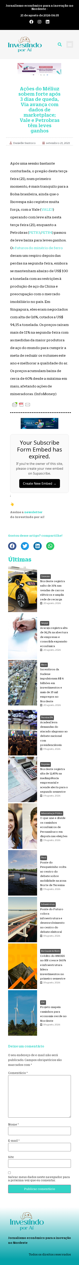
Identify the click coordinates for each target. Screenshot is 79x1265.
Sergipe (44, 623)
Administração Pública (51, 813)
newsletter (33, 512)
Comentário (18, 1073)
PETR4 (46, 233)
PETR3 (34, 233)
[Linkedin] (48, 22)
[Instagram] (39, 22)
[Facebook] (31, 22)
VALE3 (47, 209)
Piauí (43, 858)
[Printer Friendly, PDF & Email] (21, 404)
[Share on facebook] (12, 546)
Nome (13, 1124)
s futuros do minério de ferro (38, 248)
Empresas (45, 764)
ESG (43, 1002)
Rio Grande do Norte (50, 951)
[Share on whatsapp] (50, 546)
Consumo (45, 576)
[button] (69, 44)
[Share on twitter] (25, 546)
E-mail (14, 1140)
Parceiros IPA (47, 717)
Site (11, 1157)
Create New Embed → (39, 483)
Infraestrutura (48, 904)
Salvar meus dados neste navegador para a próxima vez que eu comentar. (39, 1178)
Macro (44, 665)
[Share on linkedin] (37, 546)
